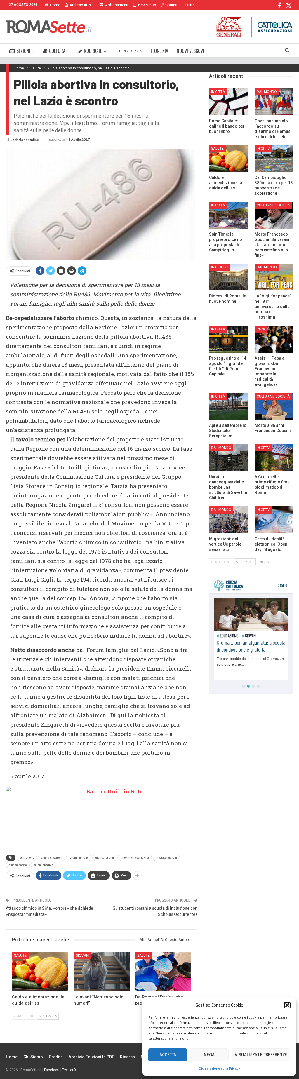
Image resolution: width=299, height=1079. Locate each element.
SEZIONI (23, 50)
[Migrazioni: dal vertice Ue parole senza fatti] (228, 519)
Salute (20, 955)
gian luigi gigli (105, 857)
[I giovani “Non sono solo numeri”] (102, 971)
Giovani (82, 955)
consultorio (27, 857)
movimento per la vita (135, 857)
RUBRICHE (93, 50)
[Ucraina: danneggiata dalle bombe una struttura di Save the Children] (228, 457)
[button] (287, 1005)
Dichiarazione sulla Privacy (219, 1068)
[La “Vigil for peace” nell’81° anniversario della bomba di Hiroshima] (274, 277)
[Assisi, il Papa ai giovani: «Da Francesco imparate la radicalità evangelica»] (274, 339)
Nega (209, 1054)
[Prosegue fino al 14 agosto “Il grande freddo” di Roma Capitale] (228, 339)
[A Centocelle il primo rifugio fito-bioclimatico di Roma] (274, 457)
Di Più (188, 5)
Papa (261, 329)
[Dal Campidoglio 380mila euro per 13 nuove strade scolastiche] (274, 158)
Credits (56, 1056)
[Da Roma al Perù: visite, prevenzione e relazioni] (163, 971)
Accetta (167, 1054)
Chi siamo (33, 1056)
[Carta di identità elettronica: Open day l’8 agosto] (274, 519)
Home (55, 5)
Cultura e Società (273, 205)
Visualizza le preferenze (261, 1054)
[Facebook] (279, 4)
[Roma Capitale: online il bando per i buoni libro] (228, 101)
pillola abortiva (43, 865)
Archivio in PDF (82, 5)
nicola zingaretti (166, 857)
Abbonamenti (116, 5)
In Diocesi (219, 267)
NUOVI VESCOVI (190, 50)
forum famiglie (78, 857)
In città (218, 92)
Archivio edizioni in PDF (91, 1056)
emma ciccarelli (51, 857)
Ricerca (127, 1056)
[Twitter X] (288, 4)
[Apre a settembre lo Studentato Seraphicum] (228, 406)
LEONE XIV (159, 50)
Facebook (52, 1070)
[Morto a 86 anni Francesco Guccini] (274, 406)
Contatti (171, 5)
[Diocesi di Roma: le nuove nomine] (228, 277)
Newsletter (147, 5)
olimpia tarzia (18, 865)
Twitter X (69, 1070)
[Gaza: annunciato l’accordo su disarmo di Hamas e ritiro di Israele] (274, 101)
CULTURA (57, 50)
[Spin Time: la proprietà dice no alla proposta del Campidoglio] (228, 215)
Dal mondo (267, 92)
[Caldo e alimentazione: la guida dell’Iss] (40, 971)
